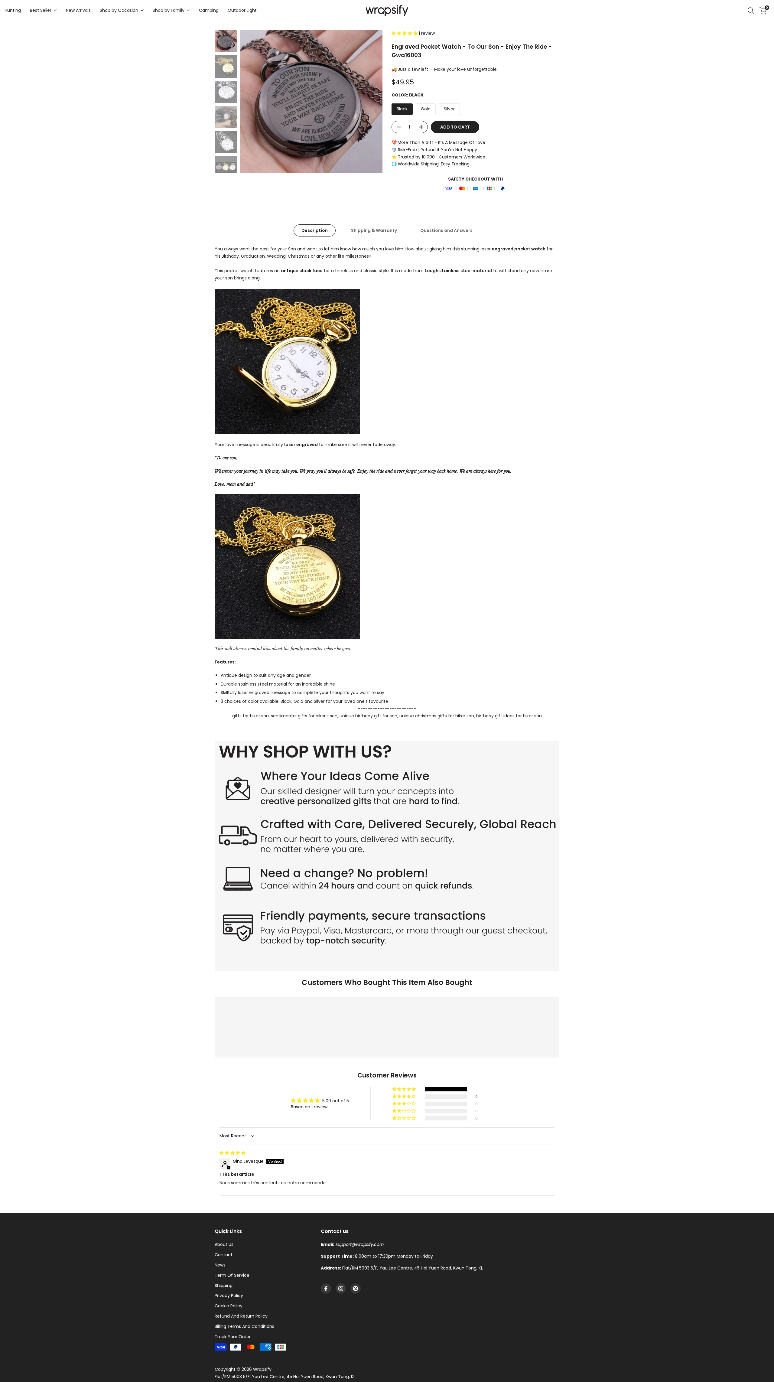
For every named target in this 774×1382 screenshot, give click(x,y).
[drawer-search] (751, 10)
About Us (224, 1244)
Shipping (224, 1286)
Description (314, 230)
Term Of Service (232, 1275)
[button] (405, 33)
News (220, 1265)
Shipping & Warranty (374, 230)
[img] (233, 1153)
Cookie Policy (228, 1306)
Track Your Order (233, 1337)
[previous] (252, 102)
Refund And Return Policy (241, 1316)
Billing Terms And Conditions (244, 1326)
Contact (224, 1255)
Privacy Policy (229, 1295)
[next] (370, 102)
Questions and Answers (446, 230)
